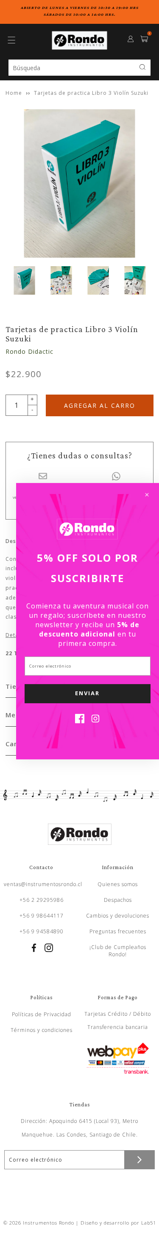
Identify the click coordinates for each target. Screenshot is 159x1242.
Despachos (118, 900)
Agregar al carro (99, 405)
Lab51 (148, 1222)
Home (14, 93)
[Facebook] (79, 720)
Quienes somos (118, 884)
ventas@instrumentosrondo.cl (43, 884)
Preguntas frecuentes (117, 931)
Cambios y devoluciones (117, 915)
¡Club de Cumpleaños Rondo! (117, 951)
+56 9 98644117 (42, 915)
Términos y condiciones (42, 1030)
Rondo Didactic (29, 351)
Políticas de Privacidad (41, 1014)
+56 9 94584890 (42, 931)
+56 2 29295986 (42, 900)
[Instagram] (95, 720)
